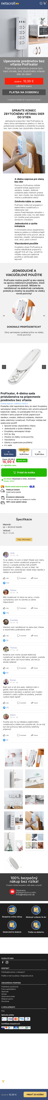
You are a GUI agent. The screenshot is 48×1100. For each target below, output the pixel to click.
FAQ (3, 1011)
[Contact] (41, 3)
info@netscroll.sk (26, 892)
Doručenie (5, 1001)
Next (44, 368)
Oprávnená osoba (8, 996)
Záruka (4, 994)
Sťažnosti (4, 991)
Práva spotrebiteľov (8, 989)
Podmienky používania (9, 987)
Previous (4, 368)
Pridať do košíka (26, 472)
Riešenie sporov (7, 999)
